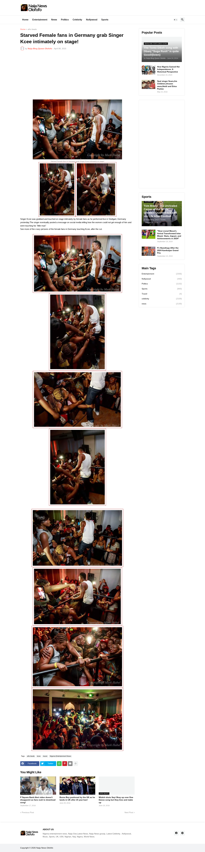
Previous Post (28, 812)
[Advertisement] (77, 73)
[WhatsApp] (59, 763)
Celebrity (77, 19)
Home (25, 19)
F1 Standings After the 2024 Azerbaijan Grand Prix (168, 250)
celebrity (162, 299)
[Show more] (75, 763)
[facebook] (176, 833)
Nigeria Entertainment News (60, 756)
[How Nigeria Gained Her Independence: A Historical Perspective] (148, 70)
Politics (65, 19)
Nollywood (91, 19)
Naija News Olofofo (44, 848)
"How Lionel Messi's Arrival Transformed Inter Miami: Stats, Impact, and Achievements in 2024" (169, 235)
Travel (162, 294)
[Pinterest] (64, 763)
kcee (39, 756)
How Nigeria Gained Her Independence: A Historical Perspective (168, 69)
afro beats (32, 29)
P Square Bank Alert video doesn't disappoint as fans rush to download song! (38, 799)
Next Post (129, 812)
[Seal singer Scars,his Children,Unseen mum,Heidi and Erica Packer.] (148, 84)
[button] (175, 19)
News (54, 19)
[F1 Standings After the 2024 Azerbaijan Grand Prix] (148, 251)
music (45, 756)
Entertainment (39, 19)
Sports (104, 19)
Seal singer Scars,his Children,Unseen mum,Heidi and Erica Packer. (167, 85)
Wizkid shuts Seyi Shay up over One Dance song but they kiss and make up (116, 799)
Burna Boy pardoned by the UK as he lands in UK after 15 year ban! (77, 798)
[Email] (70, 763)
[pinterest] (182, 833)
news (162, 304)
